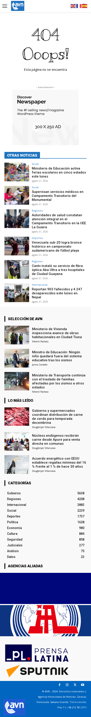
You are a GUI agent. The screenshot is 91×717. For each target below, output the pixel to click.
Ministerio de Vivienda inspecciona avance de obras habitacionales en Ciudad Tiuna (57, 333)
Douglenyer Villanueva (43, 427)
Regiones (37, 210)
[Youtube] (83, 685)
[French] (79, 6)
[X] (75, 685)
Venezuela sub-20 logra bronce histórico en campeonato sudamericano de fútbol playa (57, 246)
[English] (73, 6)
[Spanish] (85, 6)
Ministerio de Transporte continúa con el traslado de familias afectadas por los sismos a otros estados (58, 381)
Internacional (39, 284)
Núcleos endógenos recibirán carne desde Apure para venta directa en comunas (56, 440)
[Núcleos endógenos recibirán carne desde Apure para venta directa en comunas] (16, 441)
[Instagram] (67, 685)
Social (35, 164)
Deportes (37, 238)
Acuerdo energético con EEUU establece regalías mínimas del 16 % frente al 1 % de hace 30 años (59, 462)
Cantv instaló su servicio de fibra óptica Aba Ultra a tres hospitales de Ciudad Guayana (58, 270)
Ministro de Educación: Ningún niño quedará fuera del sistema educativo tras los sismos (57, 356)
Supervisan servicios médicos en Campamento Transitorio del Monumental (57, 196)
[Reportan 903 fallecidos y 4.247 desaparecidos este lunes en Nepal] (16, 292)
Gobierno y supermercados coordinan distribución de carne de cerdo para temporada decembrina (57, 417)
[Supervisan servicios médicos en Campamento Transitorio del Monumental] (16, 195)
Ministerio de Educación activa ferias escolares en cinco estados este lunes (59, 172)
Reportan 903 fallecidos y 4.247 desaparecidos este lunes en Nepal (57, 293)
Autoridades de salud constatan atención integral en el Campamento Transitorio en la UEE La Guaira (59, 221)
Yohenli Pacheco (40, 341)
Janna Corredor (39, 364)
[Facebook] (59, 685)
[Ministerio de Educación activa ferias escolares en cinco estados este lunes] (16, 172)
